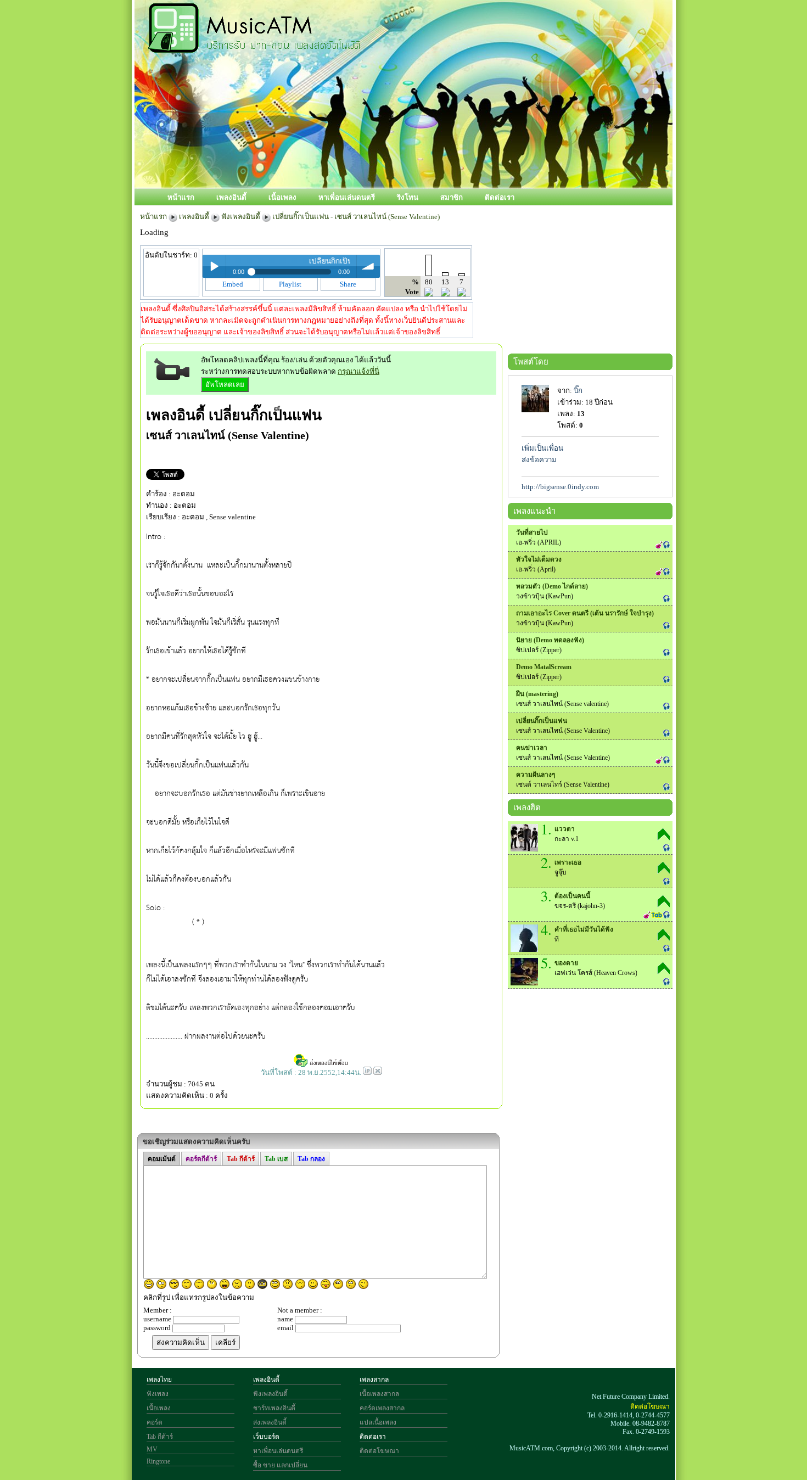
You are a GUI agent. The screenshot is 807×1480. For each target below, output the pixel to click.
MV (152, 1449)
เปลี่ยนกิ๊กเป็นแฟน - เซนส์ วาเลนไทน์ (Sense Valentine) (356, 216)
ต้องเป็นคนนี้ (572, 896)
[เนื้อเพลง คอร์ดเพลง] (254, 47)
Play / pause (214, 266)
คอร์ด (154, 1422)
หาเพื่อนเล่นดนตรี (346, 197)
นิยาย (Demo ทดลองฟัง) (550, 640)
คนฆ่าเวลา (531, 748)
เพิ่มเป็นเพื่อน (542, 448)
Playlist (290, 284)
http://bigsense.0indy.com (560, 487)
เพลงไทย (159, 1379)
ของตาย (566, 963)
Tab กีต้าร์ (160, 1436)
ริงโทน (407, 197)
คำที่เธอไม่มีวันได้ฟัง (583, 929)
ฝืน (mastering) (537, 694)
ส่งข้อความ (539, 460)
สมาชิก (451, 197)
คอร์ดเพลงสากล (382, 1408)
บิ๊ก (578, 390)
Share (348, 284)
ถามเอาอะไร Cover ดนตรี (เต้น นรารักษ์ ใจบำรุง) (585, 613)
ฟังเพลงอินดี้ (240, 216)
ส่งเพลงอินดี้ (270, 1422)
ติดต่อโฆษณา (379, 1451)
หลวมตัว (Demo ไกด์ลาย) (552, 586)
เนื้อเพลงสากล (379, 1394)
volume (368, 266)
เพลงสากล (374, 1379)
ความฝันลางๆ (535, 774)
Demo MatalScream (543, 667)
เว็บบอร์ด (266, 1436)
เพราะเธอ (567, 862)
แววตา (564, 829)
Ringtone (158, 1461)
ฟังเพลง (158, 1394)
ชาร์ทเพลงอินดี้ (274, 1408)
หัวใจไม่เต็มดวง (539, 559)
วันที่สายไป (532, 532)
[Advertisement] (452, 152)
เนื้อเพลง (282, 197)
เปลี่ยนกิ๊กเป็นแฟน (265, 415)
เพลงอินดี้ (231, 197)
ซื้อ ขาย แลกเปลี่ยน (280, 1465)
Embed (232, 284)
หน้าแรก (180, 197)
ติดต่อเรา (499, 197)
